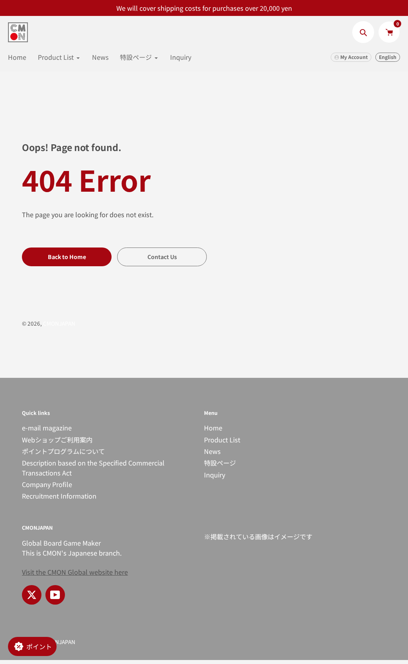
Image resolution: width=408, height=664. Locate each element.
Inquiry (214, 474)
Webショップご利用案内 (57, 439)
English (387, 56)
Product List (222, 439)
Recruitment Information (59, 496)
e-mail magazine (47, 427)
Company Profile (47, 484)
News (212, 451)
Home (213, 427)
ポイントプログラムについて (63, 451)
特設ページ (220, 463)
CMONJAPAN (59, 323)
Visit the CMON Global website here (75, 572)
